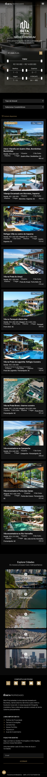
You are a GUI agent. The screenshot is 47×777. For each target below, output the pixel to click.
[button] (43, 3)
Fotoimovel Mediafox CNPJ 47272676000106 (23, 775)
